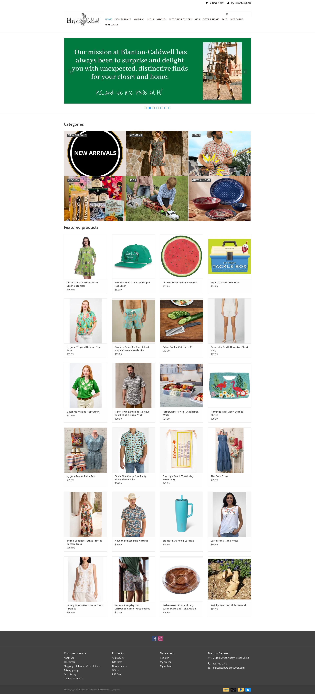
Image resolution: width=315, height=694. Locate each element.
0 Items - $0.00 (217, 2)
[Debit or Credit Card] (233, 689)
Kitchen (162, 19)
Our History (70, 674)
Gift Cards (111, 24)
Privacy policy (71, 670)
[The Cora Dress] (229, 450)
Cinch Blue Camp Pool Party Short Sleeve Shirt (130, 478)
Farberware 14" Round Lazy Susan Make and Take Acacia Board (179, 607)
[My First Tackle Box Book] (229, 256)
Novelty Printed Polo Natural (131, 540)
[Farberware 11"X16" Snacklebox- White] (181, 385)
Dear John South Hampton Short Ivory (229, 348)
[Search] (227, 14)
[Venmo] (247, 689)
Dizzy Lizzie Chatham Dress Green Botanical (82, 284)
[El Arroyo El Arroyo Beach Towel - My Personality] (181, 450)
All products (118, 657)
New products (119, 666)
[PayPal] (225, 689)
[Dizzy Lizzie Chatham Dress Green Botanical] (85, 256)
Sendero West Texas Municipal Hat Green (132, 284)
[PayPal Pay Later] (240, 689)
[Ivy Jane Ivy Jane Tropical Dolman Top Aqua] (85, 320)
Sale (224, 19)
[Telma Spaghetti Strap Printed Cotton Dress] (85, 514)
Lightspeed (115, 689)
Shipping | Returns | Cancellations (82, 666)
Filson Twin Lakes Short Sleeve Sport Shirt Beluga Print (132, 413)
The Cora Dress (219, 476)
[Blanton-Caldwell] (84, 19)
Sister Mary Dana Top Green (83, 411)
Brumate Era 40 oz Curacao (178, 540)
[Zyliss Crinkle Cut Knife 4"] (181, 320)
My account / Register (241, 2)
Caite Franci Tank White (224, 540)
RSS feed (117, 674)
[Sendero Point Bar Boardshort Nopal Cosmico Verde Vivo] (133, 320)
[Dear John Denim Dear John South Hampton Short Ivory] (229, 320)
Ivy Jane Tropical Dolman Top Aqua (84, 348)
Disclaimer (69, 661)
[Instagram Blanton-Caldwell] (160, 638)
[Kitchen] (157, 71)
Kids (197, 19)
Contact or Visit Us (74, 678)
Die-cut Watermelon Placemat (180, 282)
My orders (165, 661)
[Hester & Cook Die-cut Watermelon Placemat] (181, 256)
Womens (139, 19)
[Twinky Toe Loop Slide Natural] (229, 579)
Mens (150, 19)
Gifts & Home (211, 19)
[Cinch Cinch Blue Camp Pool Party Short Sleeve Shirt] (133, 450)
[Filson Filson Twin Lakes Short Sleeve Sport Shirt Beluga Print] (133, 385)
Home (108, 19)
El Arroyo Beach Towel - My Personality (178, 478)
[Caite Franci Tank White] (229, 514)
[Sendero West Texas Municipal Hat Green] (133, 256)
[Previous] (70, 71)
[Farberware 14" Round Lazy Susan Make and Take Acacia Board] (181, 579)
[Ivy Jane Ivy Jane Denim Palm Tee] (85, 450)
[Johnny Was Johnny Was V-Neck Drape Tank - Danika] (85, 579)
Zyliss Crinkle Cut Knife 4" (177, 347)
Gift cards (236, 19)
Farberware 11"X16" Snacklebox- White (181, 413)
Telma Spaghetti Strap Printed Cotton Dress (84, 542)
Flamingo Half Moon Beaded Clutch (227, 413)
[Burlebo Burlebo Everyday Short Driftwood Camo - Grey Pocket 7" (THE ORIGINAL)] (133, 579)
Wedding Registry (180, 19)
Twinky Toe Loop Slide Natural (228, 605)
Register (164, 657)
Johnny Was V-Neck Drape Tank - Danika (85, 607)
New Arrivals (123, 19)
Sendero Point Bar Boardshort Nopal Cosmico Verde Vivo (132, 348)
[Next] (244, 71)
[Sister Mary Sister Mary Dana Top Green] (85, 385)
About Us (69, 657)
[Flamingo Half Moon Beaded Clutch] (229, 385)
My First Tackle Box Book (225, 282)
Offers (115, 670)
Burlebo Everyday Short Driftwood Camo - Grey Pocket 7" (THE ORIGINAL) (132, 607)
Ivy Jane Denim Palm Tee (81, 476)
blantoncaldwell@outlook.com (229, 667)
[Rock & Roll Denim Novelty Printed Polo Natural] (133, 514)
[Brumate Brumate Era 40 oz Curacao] (181, 514)
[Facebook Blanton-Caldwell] (154, 638)
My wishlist (166, 666)
